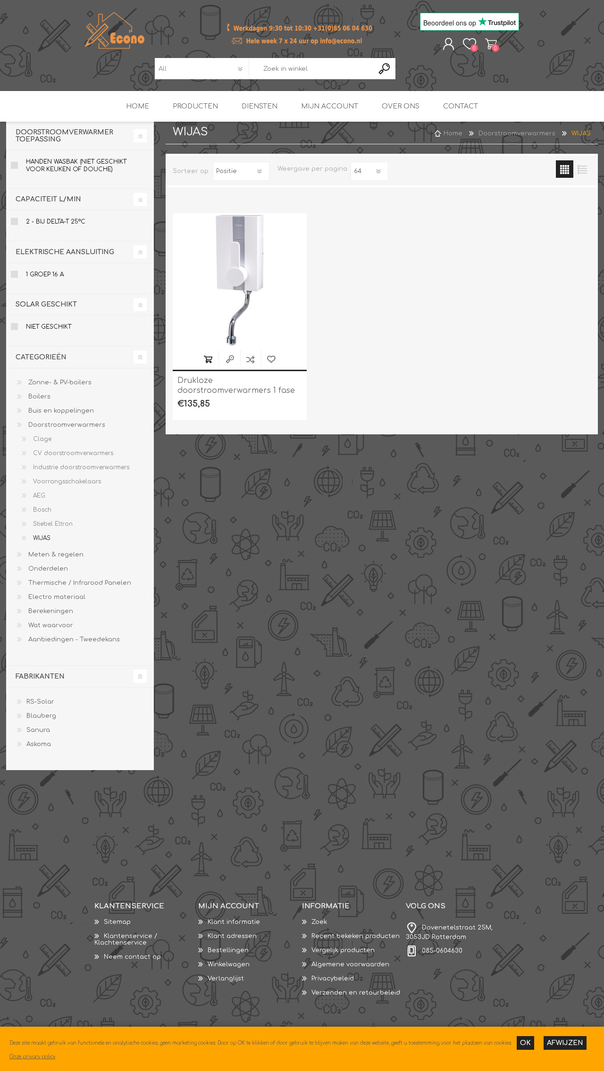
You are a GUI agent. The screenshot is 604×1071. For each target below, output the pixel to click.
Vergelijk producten (343, 950)
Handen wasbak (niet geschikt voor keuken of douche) (76, 165)
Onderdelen (47, 568)
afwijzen (565, 1042)
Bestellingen (228, 950)
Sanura (38, 730)
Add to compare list (250, 359)
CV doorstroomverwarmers (72, 453)
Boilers (38, 396)
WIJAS (40, 538)
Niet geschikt (48, 327)
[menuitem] (146, 922)
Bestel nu (208, 359)
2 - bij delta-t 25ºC (55, 221)
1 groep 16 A (45, 274)
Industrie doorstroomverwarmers (80, 467)
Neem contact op (132, 957)
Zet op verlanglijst (271, 359)
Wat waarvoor (49, 625)
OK (525, 1042)
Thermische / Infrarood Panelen (78, 583)
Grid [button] (564, 169)
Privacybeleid (332, 978)
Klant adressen (232, 936)
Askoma (38, 744)
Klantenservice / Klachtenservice (125, 939)
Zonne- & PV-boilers (59, 382)
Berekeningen (49, 611)
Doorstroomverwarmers (65, 425)
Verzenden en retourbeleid (355, 992)
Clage (41, 439)
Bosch (41, 509)
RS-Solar (40, 701)
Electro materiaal (55, 597)
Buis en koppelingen (60, 410)
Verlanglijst (226, 978)
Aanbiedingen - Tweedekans (73, 639)
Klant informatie (234, 922)
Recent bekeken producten (355, 936)
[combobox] (311, 68)
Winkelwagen (491, 43)
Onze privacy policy (32, 1056)
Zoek (319, 922)
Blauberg (41, 716)
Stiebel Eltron (52, 524)
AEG (38, 495)
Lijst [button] (582, 169)
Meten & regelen (55, 554)
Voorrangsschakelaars (66, 481)
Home (453, 133)
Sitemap (117, 922)
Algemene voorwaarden (350, 964)
